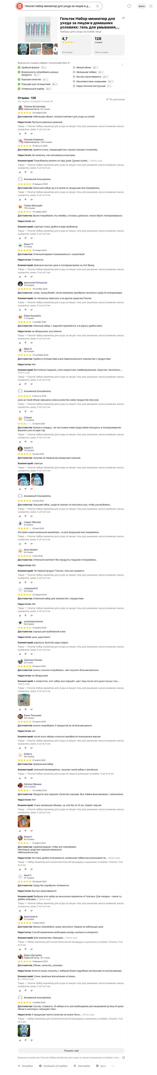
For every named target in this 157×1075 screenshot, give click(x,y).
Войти (142, 6)
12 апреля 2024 (39, 627)
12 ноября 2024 (39, 250)
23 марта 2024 (39, 721)
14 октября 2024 (40, 289)
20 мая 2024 (38, 528)
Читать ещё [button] (96, 160)
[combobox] (58, 6)
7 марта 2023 (39, 923)
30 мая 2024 (38, 454)
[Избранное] (129, 6)
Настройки (84, 1065)
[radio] (20, 133)
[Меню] (151, 6)
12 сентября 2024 (40, 355)
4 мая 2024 (38, 556)
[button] (23, 49)
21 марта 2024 (39, 760)
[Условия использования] (122, 65)
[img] (24, 113)
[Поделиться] (123, 18)
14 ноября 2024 (40, 212)
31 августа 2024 (40, 146)
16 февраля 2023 (40, 961)
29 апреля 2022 (39, 881)
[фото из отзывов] (24, 479)
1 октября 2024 (39, 322)
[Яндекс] (19, 6)
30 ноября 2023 (40, 790)
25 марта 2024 (39, 666)
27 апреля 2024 (40, 594)
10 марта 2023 (39, 843)
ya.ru (103, 1065)
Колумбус (27, 1065)
